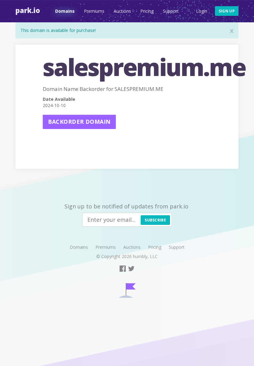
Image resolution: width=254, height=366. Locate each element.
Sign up (227, 11)
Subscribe (155, 220)
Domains (65, 11)
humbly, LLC (145, 256)
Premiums (94, 11)
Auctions (122, 11)
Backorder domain (79, 121)
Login (201, 11)
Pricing (147, 11)
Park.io (27, 10)
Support (171, 11)
